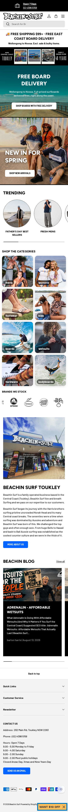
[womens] (50, 271)
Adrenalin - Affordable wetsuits (28, 609)
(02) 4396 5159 (19, 736)
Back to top (34, 673)
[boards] (17, 337)
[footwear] (17, 304)
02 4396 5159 (30, 7)
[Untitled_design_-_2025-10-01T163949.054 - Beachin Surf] (30, 402)
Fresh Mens (47, 231)
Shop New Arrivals (19, 173)
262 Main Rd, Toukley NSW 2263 (31, 729)
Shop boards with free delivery (34, 105)
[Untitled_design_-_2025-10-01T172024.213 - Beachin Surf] (45, 402)
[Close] (64, 807)
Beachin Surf (15, 804)
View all (60, 561)
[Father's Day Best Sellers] (17, 213)
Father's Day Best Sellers (17, 233)
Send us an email (16, 770)
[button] (56, 16)
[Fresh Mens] (48, 213)
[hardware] (17, 370)
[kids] (50, 304)
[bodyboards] (50, 370)
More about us (15, 544)
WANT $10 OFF (49, 807)
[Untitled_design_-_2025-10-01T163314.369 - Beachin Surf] (15, 402)
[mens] (17, 271)
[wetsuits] (50, 337)
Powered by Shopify (29, 804)
